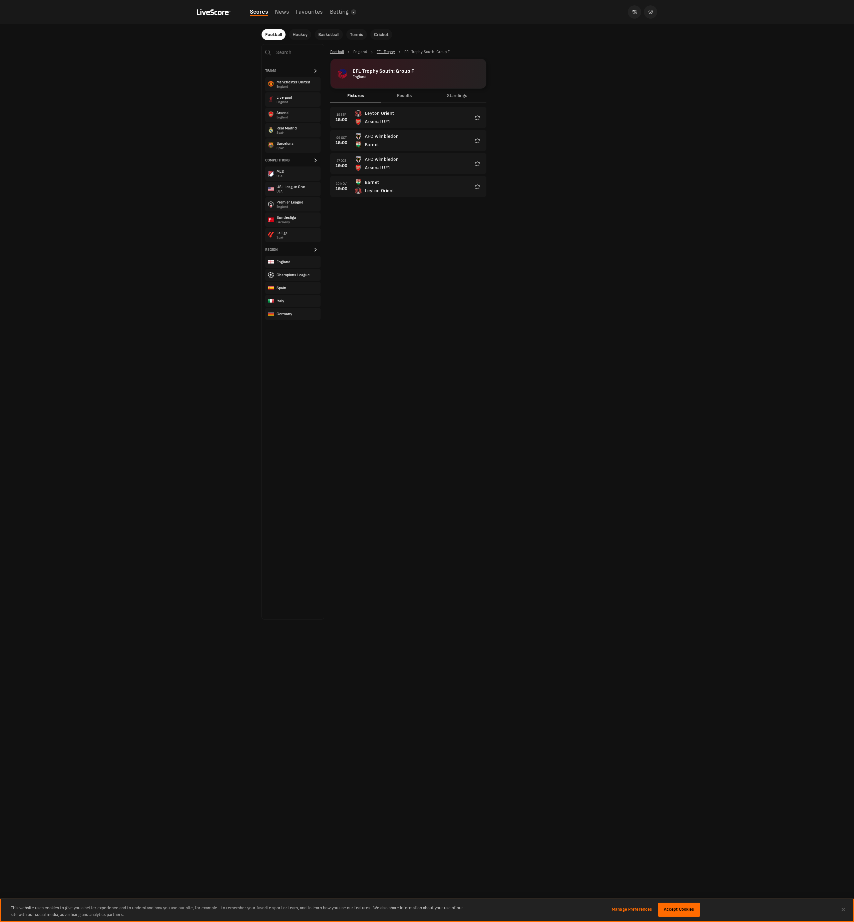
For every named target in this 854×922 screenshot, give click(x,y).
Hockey (300, 34)
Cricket (381, 34)
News (282, 11)
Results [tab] (404, 95)
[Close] (843, 909)
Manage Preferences (632, 909)
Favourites (309, 11)
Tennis (356, 34)
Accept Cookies (679, 909)
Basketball (328, 34)
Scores (259, 11)
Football (273, 34)
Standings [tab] (457, 95)
